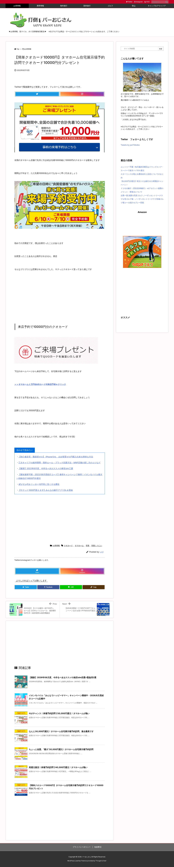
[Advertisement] (59, 298)
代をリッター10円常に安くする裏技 (38, 484)
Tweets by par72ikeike (130, 145)
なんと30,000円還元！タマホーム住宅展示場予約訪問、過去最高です (61, 731)
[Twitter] (37, 94)
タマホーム (79, 545)
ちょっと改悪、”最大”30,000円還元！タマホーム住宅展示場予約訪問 (61, 749)
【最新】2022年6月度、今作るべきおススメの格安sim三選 (45, 468)
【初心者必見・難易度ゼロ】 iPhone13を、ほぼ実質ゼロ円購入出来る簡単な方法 (55, 456)
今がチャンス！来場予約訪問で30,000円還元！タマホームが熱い (59, 713)
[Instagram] (82, 94)
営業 (87, 545)
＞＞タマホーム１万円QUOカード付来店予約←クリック (40, 384)
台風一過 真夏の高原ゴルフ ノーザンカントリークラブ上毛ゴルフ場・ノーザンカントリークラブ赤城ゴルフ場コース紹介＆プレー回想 (142, 199)
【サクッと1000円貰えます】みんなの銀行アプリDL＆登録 (45, 490)
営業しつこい (96, 545)
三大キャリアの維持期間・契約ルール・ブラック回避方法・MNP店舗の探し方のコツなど (59, 462)
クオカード (68, 545)
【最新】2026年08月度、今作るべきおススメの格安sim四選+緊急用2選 (62, 677)
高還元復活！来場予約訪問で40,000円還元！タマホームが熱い (58, 767)
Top (17, 49)
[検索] (167, 1)
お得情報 (28, 49)
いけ (102, 552)
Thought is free (101, 861)
